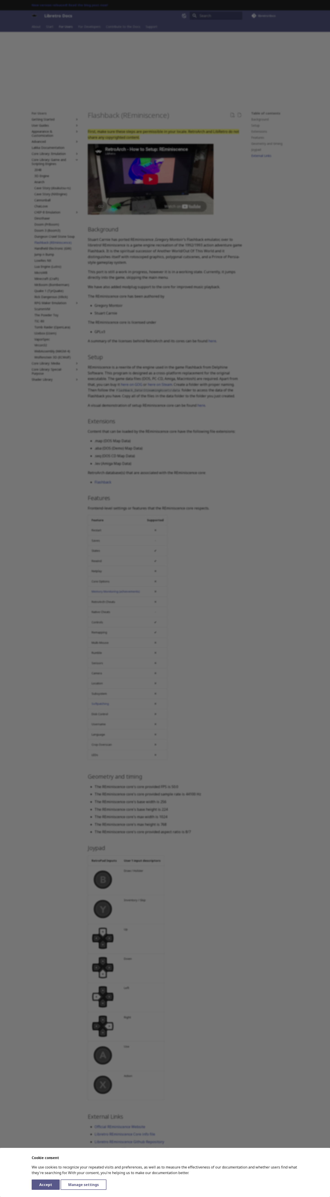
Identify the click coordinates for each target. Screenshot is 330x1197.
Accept (45, 1184)
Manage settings (83, 1184)
